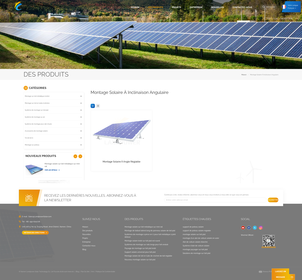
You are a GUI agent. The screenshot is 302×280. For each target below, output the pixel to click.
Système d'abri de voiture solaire (196, 246)
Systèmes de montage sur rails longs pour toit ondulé (146, 244)
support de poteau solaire (193, 227)
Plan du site (85, 271)
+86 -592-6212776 (33, 222)
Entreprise (196, 7)
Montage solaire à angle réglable (121, 161)
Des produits (155, 7)
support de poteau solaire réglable (197, 231)
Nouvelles (217, 7)
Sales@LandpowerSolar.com (40, 217)
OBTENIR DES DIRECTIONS (34, 233)
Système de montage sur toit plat (36, 110)
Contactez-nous (242, 7)
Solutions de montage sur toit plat (196, 253)
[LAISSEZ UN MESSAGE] (292, 277)
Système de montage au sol (35, 117)
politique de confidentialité (105, 271)
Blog (84, 249)
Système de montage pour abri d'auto (38, 124)
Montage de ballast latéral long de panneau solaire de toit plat (150, 231)
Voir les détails (51, 170)
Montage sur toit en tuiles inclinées (37, 103)
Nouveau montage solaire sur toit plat (140, 260)
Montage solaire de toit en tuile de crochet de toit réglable (148, 256)
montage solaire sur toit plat (194, 234)
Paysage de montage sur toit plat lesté (140, 248)
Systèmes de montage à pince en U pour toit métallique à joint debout (150, 235)
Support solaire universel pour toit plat (140, 252)
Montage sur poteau (32, 145)
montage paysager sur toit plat (195, 249)
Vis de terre (29, 138)
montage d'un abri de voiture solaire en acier (201, 238)
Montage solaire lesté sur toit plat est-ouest (142, 241)
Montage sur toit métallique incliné (37, 96)
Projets (176, 7)
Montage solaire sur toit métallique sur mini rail (62, 165)
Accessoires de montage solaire (36, 131)
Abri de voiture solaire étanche (195, 242)
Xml (92, 271)
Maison (135, 7)
